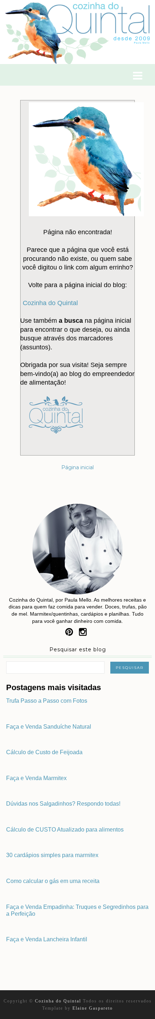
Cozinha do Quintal (50, 303)
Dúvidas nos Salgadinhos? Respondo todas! (63, 804)
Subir (142, 1016)
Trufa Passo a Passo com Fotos (46, 701)
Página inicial (77, 467)
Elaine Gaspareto (92, 1008)
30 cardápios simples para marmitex (52, 855)
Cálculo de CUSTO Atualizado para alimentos (65, 829)
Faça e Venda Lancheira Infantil (46, 939)
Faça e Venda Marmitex (36, 778)
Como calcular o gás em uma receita (52, 881)
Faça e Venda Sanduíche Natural (48, 727)
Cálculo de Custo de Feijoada (44, 752)
